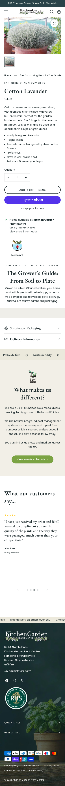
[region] (32, 553)
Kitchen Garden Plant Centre (28, 779)
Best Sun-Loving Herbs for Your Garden (41, 75)
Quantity (9, 170)
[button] (6, 12)
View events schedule (31, 459)
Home (7, 75)
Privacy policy (11, 765)
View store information (24, 231)
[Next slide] (47, 590)
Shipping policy (51, 765)
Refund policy (36, 770)
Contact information (14, 770)
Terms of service (30, 765)
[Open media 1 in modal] (54, 23)
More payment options (32, 208)
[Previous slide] (18, 590)
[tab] (27, 590)
